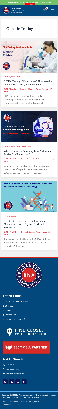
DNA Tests (15, 76)
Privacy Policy (34, 401)
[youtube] (17, 381)
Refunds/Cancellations (10, 404)
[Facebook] (5, 381)
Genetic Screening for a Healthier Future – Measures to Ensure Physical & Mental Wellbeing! (25, 224)
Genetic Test (26, 146)
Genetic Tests (10, 310)
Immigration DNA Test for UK (17, 319)
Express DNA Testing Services (17, 301)
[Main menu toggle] (52, 10)
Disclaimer (23, 401)
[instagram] (24, 381)
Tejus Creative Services (31, 397)
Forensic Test (10, 314)
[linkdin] (11, 381)
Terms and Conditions (10, 401)
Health (14, 216)
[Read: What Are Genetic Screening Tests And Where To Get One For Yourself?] (29, 126)
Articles (7, 76)
